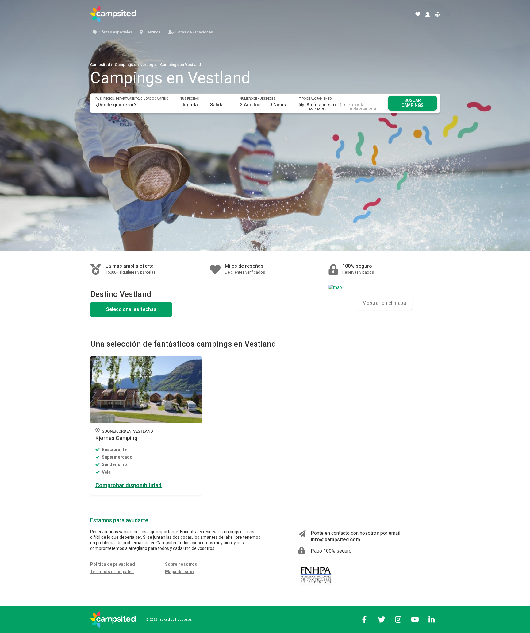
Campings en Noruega (135, 64)
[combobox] (133, 104)
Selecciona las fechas (131, 309)
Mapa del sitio (179, 571)
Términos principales (112, 571)
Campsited (100, 64)
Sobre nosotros (181, 564)
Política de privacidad (112, 564)
